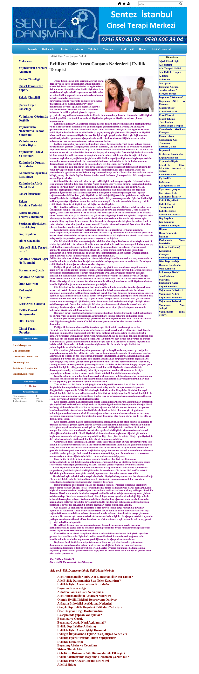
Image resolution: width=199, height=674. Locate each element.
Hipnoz (142, 49)
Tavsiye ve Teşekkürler (72, 49)
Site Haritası (30, 386)
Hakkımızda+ (49, 49)
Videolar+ (93, 49)
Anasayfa (32, 49)
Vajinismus (108, 49)
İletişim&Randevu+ (161, 49)
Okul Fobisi (26, 321)
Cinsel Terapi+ (127, 49)
